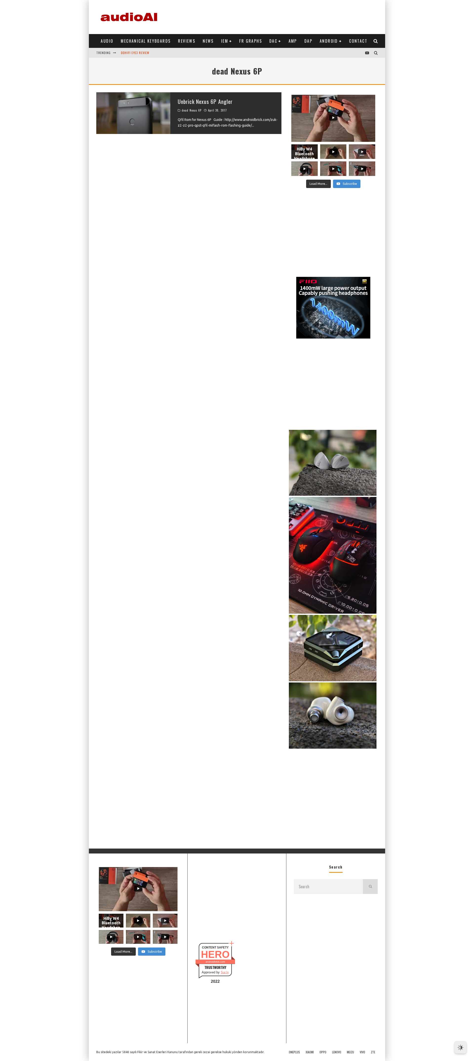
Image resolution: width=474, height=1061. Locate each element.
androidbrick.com (215, 961)
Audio (107, 41)
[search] (370, 886)
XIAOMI (310, 1052)
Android (329, 41)
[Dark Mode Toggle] (460, 1047)
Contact (358, 41)
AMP (293, 41)
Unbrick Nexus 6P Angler (205, 101)
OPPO (322, 1052)
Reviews (186, 41)
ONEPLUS (294, 1052)
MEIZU (350, 1052)
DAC (273, 41)
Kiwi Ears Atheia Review (139, 57)
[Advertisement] (288, 16)
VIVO (362, 1052)
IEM (224, 41)
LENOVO (336, 1052)
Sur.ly (225, 972)
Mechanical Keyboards (146, 41)
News (208, 41)
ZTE (373, 1052)
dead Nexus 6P (191, 110)
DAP (308, 41)
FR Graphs (250, 41)
